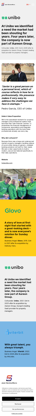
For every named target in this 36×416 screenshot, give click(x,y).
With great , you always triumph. (17, 346)
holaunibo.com (7, 163)
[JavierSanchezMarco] (9, 379)
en (27, 5)
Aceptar (18, 399)
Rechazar (18, 404)
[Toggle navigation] (33, 5)
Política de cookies (17, 413)
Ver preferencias (18, 409)
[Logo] (9, 4)
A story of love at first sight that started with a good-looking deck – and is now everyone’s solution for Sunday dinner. (18, 230)
